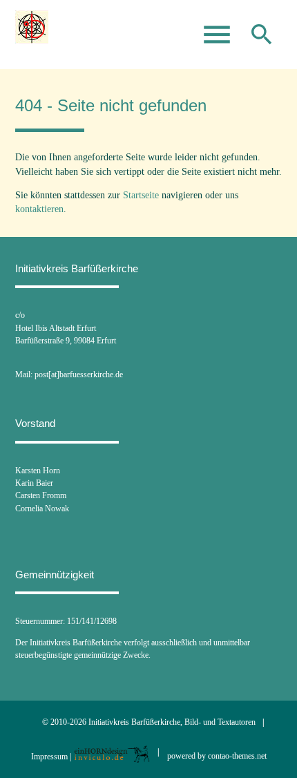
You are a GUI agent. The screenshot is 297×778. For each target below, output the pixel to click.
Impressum (49, 756)
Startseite (141, 195)
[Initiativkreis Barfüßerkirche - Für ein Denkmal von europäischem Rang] (31, 34)
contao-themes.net (237, 756)
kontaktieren (39, 209)
